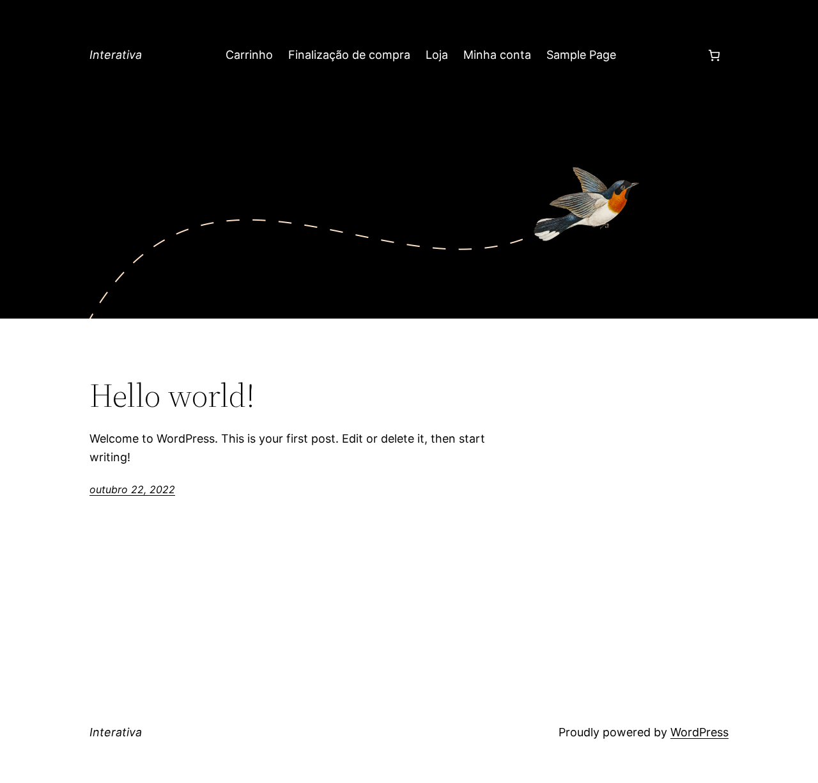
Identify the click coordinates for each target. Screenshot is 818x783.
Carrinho (249, 54)
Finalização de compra (349, 54)
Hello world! (172, 395)
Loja (437, 54)
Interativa (115, 54)
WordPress (699, 732)
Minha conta (497, 54)
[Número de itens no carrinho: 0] (714, 55)
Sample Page (581, 54)
